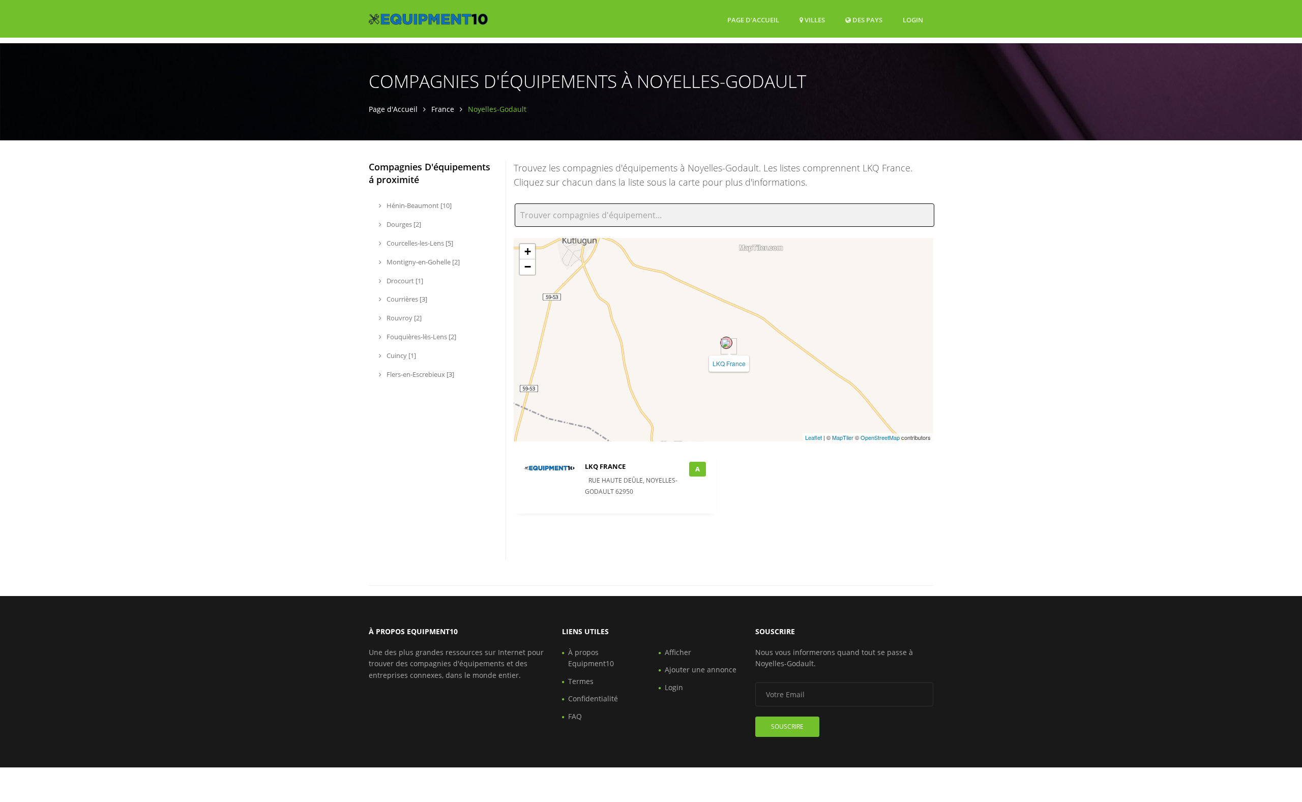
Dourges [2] (403, 224)
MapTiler (842, 437)
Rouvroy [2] (403, 317)
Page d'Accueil (753, 19)
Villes (814, 19)
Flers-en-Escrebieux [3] (419, 374)
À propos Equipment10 (591, 657)
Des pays (866, 19)
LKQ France (729, 363)
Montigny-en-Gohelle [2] (422, 261)
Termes (581, 681)
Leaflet (813, 437)
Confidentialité (593, 698)
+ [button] (527, 251)
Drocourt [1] (404, 280)
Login (913, 19)
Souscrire (787, 726)
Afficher (678, 652)
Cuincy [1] (400, 355)
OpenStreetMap (880, 437)
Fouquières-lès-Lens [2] (420, 336)
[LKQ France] (726, 343)
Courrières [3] (406, 299)
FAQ (575, 716)
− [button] (527, 266)
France (442, 109)
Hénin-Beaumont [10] (418, 205)
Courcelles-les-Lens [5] (419, 243)
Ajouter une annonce (700, 669)
